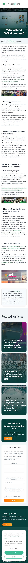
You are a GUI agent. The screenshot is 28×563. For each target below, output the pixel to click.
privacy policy (7, 497)
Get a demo (8, 438)
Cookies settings (14, 548)
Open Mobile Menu (4, 4)
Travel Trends (12, 41)
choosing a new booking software (16, 246)
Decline (14, 556)
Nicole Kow (9, 40)
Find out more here (16, 230)
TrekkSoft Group (18, 561)
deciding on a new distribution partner (11, 248)
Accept (14, 552)
